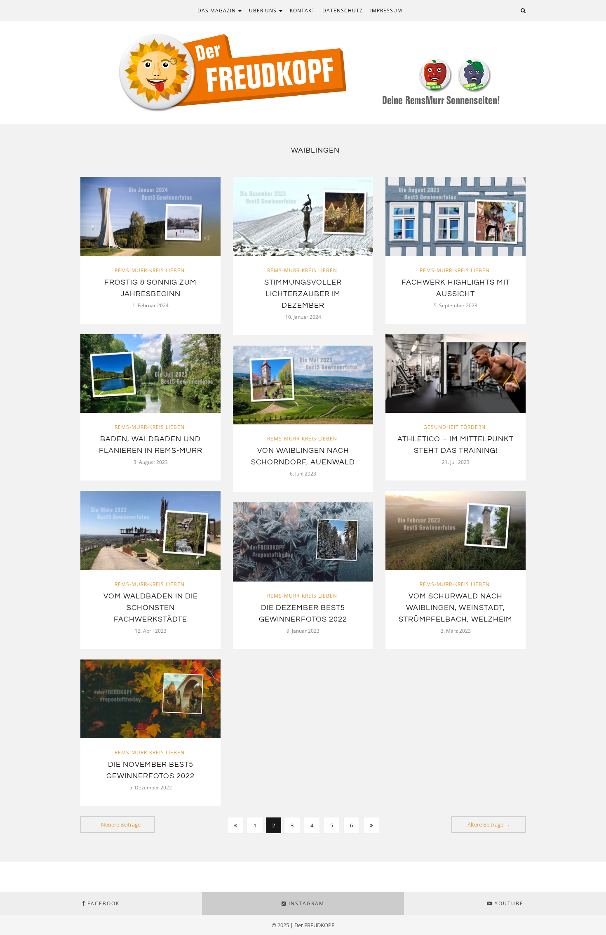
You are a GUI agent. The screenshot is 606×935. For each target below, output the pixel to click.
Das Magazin (217, 10)
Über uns (263, 10)
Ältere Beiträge (488, 824)
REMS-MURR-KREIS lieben (150, 270)
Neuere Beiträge (117, 824)
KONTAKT (302, 10)
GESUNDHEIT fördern (454, 427)
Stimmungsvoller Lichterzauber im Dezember (303, 293)
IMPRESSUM (386, 10)
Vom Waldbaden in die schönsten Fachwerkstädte (150, 607)
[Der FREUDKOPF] (303, 71)
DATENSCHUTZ (342, 10)
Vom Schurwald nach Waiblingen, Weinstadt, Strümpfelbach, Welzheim (455, 607)
